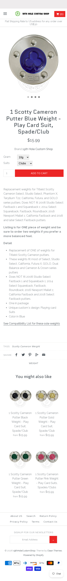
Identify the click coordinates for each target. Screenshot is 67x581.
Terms (35, 521)
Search (31, 516)
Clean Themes (54, 550)
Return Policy (48, 516)
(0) (61, 14)
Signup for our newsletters (33, 532)
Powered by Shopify (33, 555)
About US (16, 516)
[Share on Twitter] (24, 355)
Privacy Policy (19, 521)
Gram (6, 156)
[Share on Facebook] (17, 355)
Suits (6, 163)
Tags (6, 346)
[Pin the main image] (31, 355)
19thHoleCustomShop (24, 550)
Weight (33, 363)
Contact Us (50, 521)
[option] (33, 60)
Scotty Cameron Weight (26, 346)
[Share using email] (43, 355)
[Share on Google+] (38, 355)
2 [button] (31, 97)
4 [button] (39, 97)
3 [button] (35, 97)
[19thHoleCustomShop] (33, 13)
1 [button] (28, 97)
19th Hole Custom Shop (38, 149)
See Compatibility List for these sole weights (31, 323)
